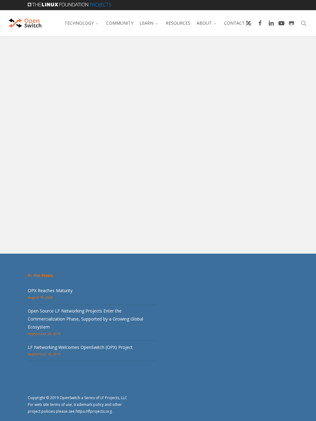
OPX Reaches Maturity (50, 290)
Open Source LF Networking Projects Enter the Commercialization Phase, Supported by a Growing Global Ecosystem (85, 319)
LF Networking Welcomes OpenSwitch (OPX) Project (80, 347)
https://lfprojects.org (94, 411)
